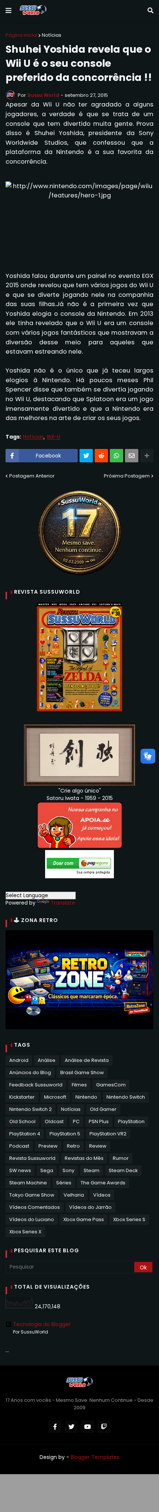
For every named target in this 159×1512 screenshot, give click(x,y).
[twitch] (104, 1426)
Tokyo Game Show (31, 1194)
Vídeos (102, 1194)
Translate (63, 902)
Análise (46, 1060)
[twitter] (71, 1426)
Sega (46, 1170)
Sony (68, 1170)
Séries (63, 1182)
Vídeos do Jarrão (90, 1207)
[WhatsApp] (116, 455)
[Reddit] (101, 455)
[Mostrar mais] (146, 455)
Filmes (79, 1084)
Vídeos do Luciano (31, 1219)
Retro (73, 1145)
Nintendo (86, 1097)
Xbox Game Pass (83, 1219)
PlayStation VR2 (107, 1133)
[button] (8, 10)
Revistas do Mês (84, 1158)
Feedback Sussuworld (35, 1084)
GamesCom (111, 1084)
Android (18, 1060)
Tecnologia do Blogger (42, 1324)
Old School (22, 1121)
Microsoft (55, 1097)
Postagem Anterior (32, 475)
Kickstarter (22, 1097)
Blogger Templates (95, 1457)
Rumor (121, 1158)
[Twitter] (86, 455)
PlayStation (131, 1121)
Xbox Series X (25, 1231)
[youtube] (87, 1426)
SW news (20, 1170)
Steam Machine (28, 1182)
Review (97, 1145)
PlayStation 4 (24, 1133)
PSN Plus (99, 1121)
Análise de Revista (87, 1060)
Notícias (51, 35)
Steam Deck (123, 1170)
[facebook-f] (55, 1426)
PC (76, 1121)
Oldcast (54, 1121)
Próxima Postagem (127, 475)
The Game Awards (103, 1182)
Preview (48, 1145)
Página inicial (21, 35)
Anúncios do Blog (30, 1072)
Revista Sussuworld (32, 1158)
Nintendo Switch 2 (30, 1109)
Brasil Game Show (82, 1072)
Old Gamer (103, 1109)
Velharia (74, 1194)
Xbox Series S (129, 1219)
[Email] (131, 455)
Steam (91, 1170)
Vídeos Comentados (34, 1207)
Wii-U (53, 437)
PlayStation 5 (65, 1133)
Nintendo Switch (125, 1097)
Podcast (19, 1145)
